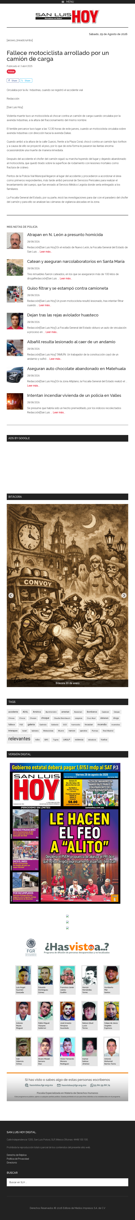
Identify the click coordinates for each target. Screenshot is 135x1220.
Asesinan (78, 712)
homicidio (75, 724)
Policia (11, 71)
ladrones (35, 731)
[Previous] (11, 595)
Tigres (55, 740)
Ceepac (117, 712)
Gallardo (54, 724)
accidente (13, 711)
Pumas (95, 731)
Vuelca (104, 740)
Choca (22, 718)
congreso (78, 718)
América (37, 712)
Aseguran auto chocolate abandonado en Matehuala (76, 368)
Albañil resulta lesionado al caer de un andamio (71, 341)
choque (45, 718)
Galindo (43, 724)
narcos (72, 730)
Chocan (33, 718)
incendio (102, 724)
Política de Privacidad (18, 1158)
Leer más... (46, 251)
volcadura (92, 740)
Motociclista (48, 731)
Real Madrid (108, 731)
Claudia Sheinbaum (62, 718)
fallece (11, 724)
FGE (21, 725)
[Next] (124, 595)
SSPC (46, 740)
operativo (83, 731)
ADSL (25, 712)
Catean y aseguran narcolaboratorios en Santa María (75, 261)
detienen (104, 718)
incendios (115, 724)
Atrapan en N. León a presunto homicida (65, 234)
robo (37, 740)
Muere (61, 731)
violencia (79, 739)
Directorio (12, 1162)
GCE (65, 724)
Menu (70, 1)
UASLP (66, 739)
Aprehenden (51, 712)
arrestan (65, 712)
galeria (31, 724)
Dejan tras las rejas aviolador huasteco (62, 315)
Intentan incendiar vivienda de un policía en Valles (74, 395)
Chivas (11, 718)
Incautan (89, 724)
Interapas (12, 730)
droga (116, 718)
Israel (24, 731)
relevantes (19, 738)
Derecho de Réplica (17, 1155)
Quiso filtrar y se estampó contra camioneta (67, 288)
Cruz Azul (91, 718)
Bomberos (92, 712)
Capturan (105, 712)
